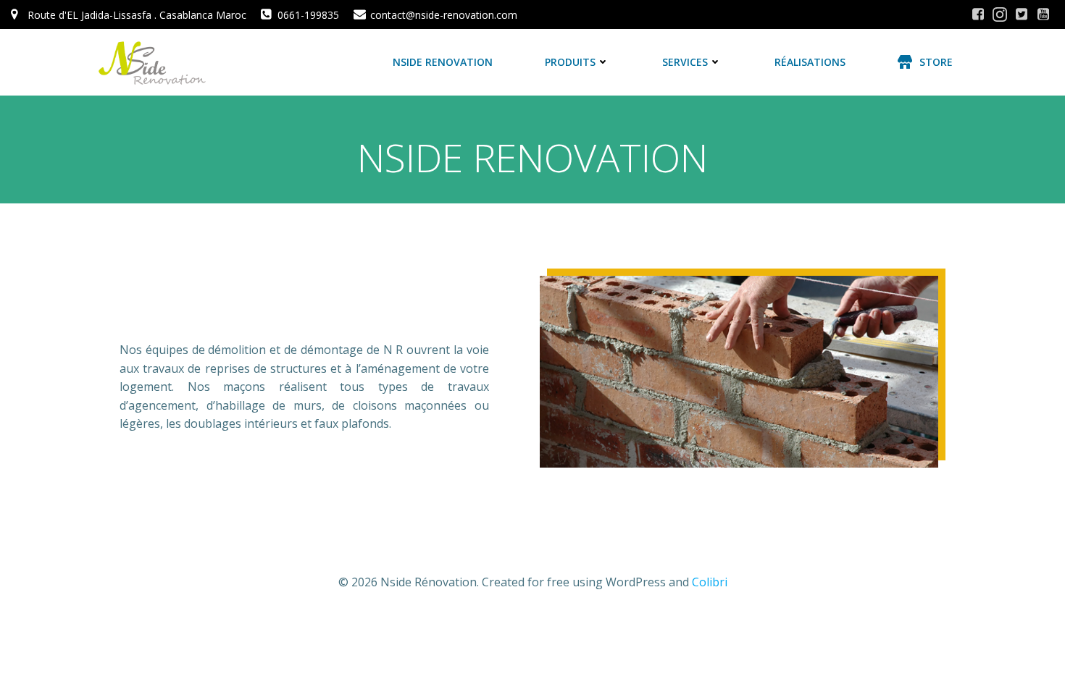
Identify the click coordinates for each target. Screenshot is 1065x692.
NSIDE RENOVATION (443, 62)
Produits (570, 62)
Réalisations (809, 62)
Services (685, 62)
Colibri (709, 582)
